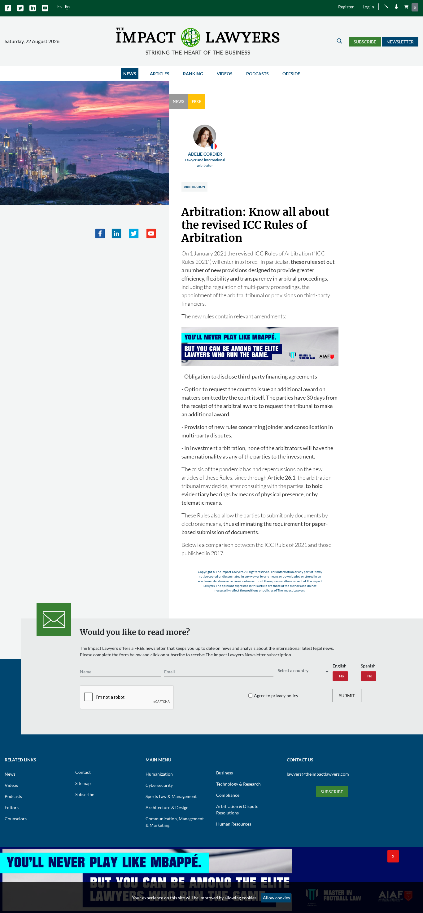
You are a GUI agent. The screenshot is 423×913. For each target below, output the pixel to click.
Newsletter (400, 41)
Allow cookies (276, 897)
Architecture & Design (167, 807)
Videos (225, 73)
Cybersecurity (159, 785)
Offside (291, 73)
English (340, 665)
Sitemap (83, 783)
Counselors (16, 818)
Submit (347, 695)
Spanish (368, 665)
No (341, 676)
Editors (12, 807)
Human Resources (233, 824)
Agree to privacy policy (276, 695)
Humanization (159, 774)
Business (224, 772)
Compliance (227, 795)
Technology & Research (238, 784)
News (129, 73)
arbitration (194, 186)
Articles (159, 73)
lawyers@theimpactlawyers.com (318, 774)
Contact (83, 772)
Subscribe (365, 41)
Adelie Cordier (205, 159)
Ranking (193, 73)
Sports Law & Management (171, 796)
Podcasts (257, 73)
